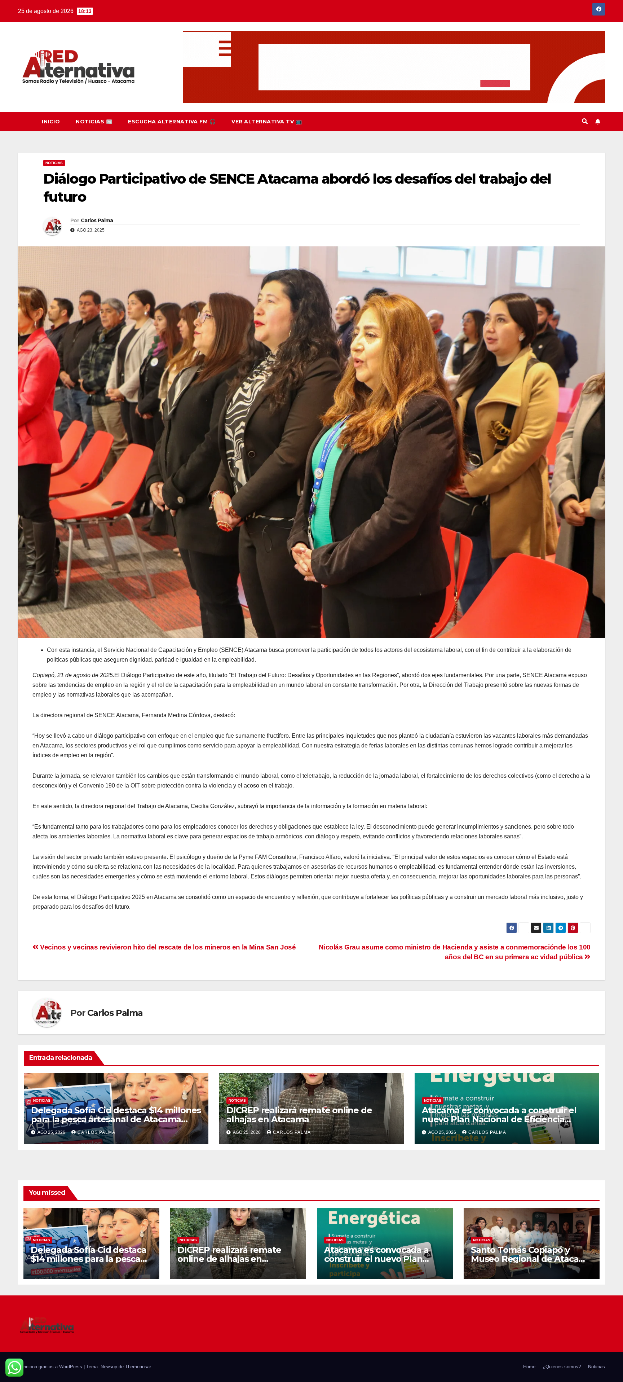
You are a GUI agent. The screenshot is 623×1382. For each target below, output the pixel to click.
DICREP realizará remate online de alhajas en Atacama (299, 1114)
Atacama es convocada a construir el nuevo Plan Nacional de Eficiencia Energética (499, 1119)
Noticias (54, 163)
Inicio (51, 121)
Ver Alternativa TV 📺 (266, 121)
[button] (585, 121)
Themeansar (138, 1366)
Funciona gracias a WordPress (51, 1366)
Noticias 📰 (94, 121)
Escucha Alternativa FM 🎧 (172, 121)
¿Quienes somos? (562, 1366)
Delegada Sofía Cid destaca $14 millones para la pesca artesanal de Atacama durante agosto (116, 1119)
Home (529, 1366)
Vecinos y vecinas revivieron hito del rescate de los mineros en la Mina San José (167, 947)
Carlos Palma (97, 220)
